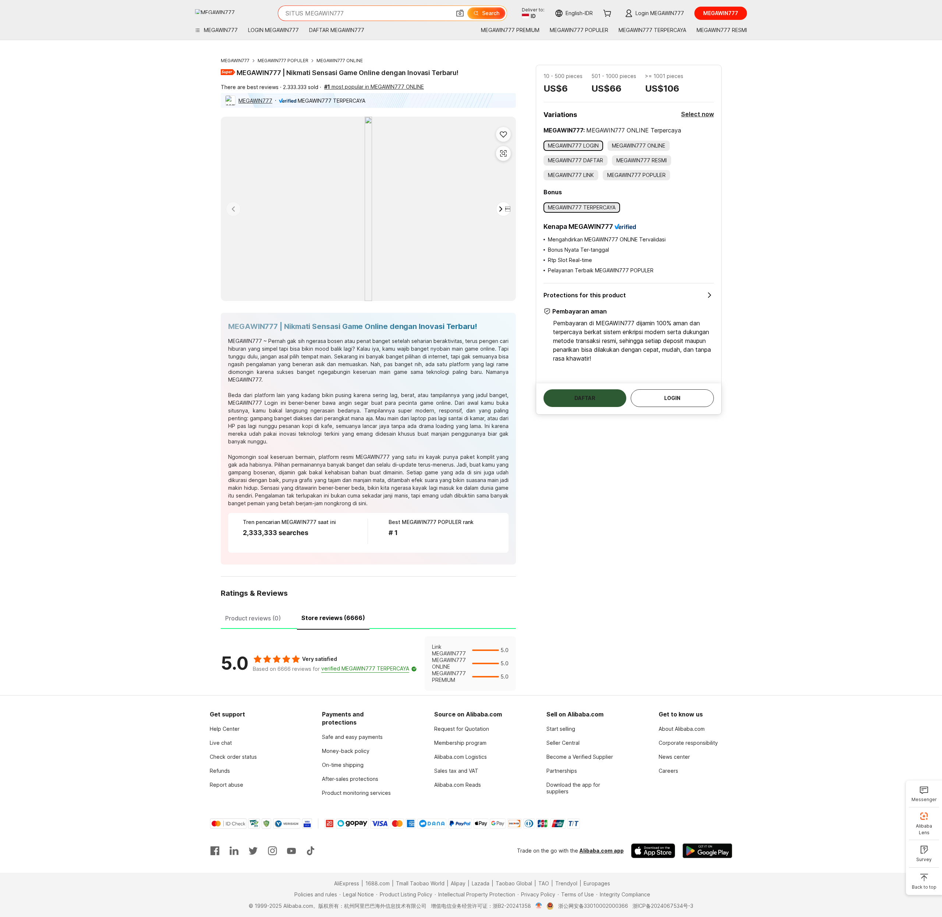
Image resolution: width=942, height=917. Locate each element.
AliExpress (346, 883)
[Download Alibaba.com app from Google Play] (707, 850)
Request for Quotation (461, 729)
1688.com (377, 883)
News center (674, 757)
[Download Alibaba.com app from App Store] (653, 850)
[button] (460, 13)
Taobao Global (514, 883)
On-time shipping (343, 765)
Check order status (233, 757)
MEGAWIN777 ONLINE (339, 60)
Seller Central (563, 743)
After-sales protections (350, 779)
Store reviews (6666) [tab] (333, 618)
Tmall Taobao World (420, 883)
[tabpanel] (368, 663)
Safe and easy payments (352, 737)
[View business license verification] (538, 906)
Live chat (221, 743)
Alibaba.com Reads (457, 785)
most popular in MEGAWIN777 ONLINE (374, 87)
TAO (543, 883)
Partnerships (561, 771)
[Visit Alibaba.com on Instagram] (272, 851)
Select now (697, 114)
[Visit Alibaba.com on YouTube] (291, 851)
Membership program (460, 743)
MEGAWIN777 (235, 60)
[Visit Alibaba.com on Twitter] (253, 851)
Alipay (458, 883)
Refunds (220, 771)
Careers (668, 771)
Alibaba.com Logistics (460, 757)
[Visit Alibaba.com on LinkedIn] (234, 851)
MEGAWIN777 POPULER (283, 60)
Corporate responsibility (688, 743)
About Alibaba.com (682, 729)
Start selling (560, 729)
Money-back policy (345, 751)
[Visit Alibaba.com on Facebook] (215, 851)
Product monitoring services (356, 793)
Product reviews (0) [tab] (253, 618)
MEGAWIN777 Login (253, 403)
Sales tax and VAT (456, 771)
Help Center (225, 729)
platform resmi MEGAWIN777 (354, 457)
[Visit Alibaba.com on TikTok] (310, 851)
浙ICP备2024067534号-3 (663, 906)
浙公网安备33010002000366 (593, 906)
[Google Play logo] (215, 11)
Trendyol (566, 883)
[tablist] (368, 617)
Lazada (480, 883)
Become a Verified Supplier (579, 757)
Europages (597, 883)
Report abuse (226, 785)
